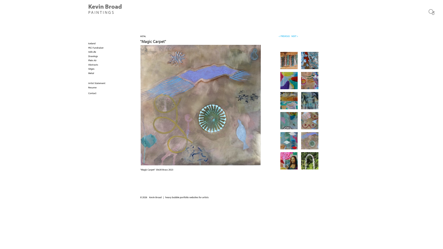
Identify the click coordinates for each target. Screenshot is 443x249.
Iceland (92, 43)
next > (294, 36)
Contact (92, 93)
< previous (284, 36)
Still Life (92, 51)
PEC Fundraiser (96, 47)
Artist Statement (96, 83)
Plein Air (92, 60)
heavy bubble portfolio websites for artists (187, 197)
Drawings (93, 56)
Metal (143, 36)
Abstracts (93, 64)
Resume (92, 87)
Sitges (91, 68)
